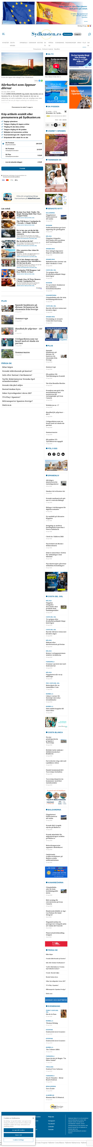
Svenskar (32, 42)
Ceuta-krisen (12, 44)
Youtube (50, 1129)
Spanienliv (24, 42)
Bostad (40, 42)
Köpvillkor (57, 49)
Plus (84, 42)
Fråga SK (50, 44)
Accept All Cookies (18, 1130)
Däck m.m (6, 405)
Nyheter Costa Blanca (56, 1143)
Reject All (18, 1135)
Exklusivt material (47, 49)
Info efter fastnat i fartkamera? (17, 375)
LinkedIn (51, 1126)
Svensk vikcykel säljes (12, 385)
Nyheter (5, 42)
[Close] (33, 1118)
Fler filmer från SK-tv (53, 77)
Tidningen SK (54, 160)
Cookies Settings (18, 1140)
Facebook (51, 1124)
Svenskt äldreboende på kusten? (17, 371)
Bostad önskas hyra (11, 389)
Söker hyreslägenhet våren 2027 (17, 393)
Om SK (88, 44)
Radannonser (70, 42)
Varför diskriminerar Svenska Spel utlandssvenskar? (18, 380)
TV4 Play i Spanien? (11, 397)
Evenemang (59, 42)
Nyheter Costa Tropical (38, 1143)
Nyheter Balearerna (72, 1143)
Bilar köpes (7, 367)
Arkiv (79, 42)
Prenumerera (68, 34)
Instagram (51, 1121)
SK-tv (45, 44)
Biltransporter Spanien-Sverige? (17, 401)
